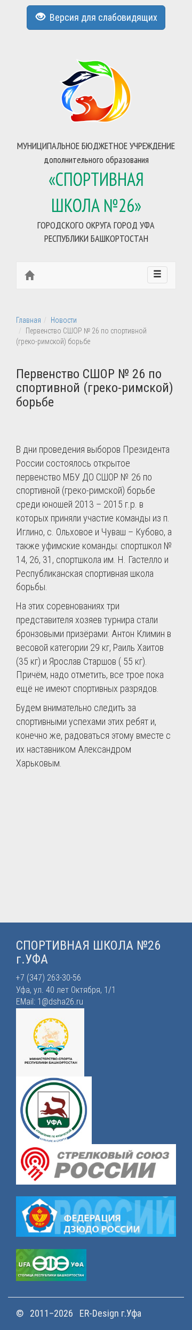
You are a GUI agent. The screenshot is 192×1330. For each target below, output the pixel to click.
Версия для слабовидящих (101, 17)
